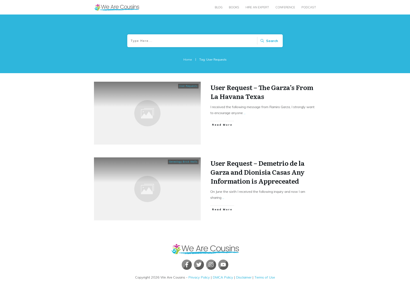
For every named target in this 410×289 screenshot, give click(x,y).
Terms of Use (264, 277)
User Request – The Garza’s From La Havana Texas (262, 92)
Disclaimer (244, 277)
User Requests (188, 85)
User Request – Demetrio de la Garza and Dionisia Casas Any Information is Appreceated (258, 172)
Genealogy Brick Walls (183, 161)
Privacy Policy (199, 277)
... (245, 113)
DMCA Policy (223, 277)
